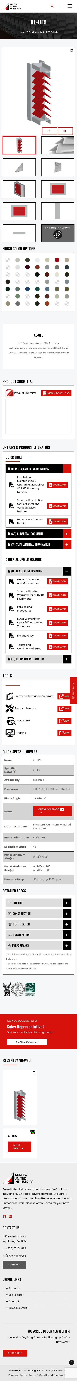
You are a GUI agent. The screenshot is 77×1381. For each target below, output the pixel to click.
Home (22, 32)
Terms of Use (61, 1375)
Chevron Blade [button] (50, 809)
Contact (14, 1264)
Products (34, 32)
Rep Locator (16, 1295)
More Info (17, 1146)
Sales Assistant (18, 1308)
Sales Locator (27, 1042)
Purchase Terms (17, 1375)
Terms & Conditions (40, 1375)
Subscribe (15, 1353)
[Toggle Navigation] (69, 6)
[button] (72, 51)
